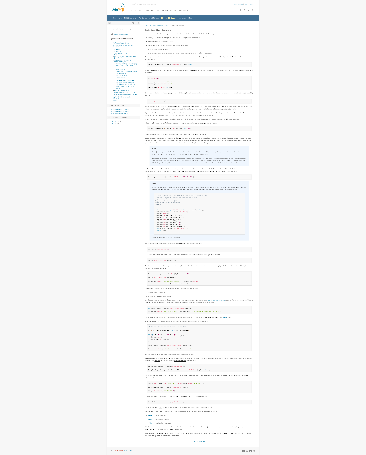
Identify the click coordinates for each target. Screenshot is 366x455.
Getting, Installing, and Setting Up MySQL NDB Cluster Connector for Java (127, 65)
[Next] (138, 23)
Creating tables (122, 75)
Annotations (121, 78)
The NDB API (117, 49)
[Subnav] (112, 45)
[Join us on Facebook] (240, 10)
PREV (194, 442)
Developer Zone (181, 10)
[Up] (136, 23)
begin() (150, 415)
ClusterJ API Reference (121, 90)
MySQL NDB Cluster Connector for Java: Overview (125, 57)
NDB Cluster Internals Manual (119, 113)
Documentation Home (121, 34)
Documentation (164, 10)
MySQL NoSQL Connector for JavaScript (122, 97)
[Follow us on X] (244, 10)
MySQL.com (136, 10)
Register (251, 4)
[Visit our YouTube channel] (252, 10)
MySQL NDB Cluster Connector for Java (125, 54)
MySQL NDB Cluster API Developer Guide (156, 25)
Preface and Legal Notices (121, 43)
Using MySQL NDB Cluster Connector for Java (122, 61)
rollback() (151, 423)
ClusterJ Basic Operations (125, 80)
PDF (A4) (113, 123)
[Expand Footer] (111, 450)
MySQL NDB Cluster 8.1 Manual (120, 109)
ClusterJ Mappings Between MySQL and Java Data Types (126, 83)
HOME (198, 442)
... (168, 25)
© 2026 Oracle (128, 450)
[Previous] (131, 23)
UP (201, 442)
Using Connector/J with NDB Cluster (125, 87)
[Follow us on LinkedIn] (248, 10)
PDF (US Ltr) (114, 121)
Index (114, 101)
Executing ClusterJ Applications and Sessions (127, 72)
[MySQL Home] (119, 7)
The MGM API (117, 51)
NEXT (204, 442)
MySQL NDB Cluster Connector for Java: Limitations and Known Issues (125, 93)
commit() (151, 419)
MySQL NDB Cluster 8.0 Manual (120, 111)
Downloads (149, 10)
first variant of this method (216, 300)
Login (245, 4)
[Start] (133, 23)
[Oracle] (119, 450)
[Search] (130, 29)
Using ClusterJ (120, 69)
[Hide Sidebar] (109, 23)
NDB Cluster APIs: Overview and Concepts (123, 46)
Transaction (164, 427)
